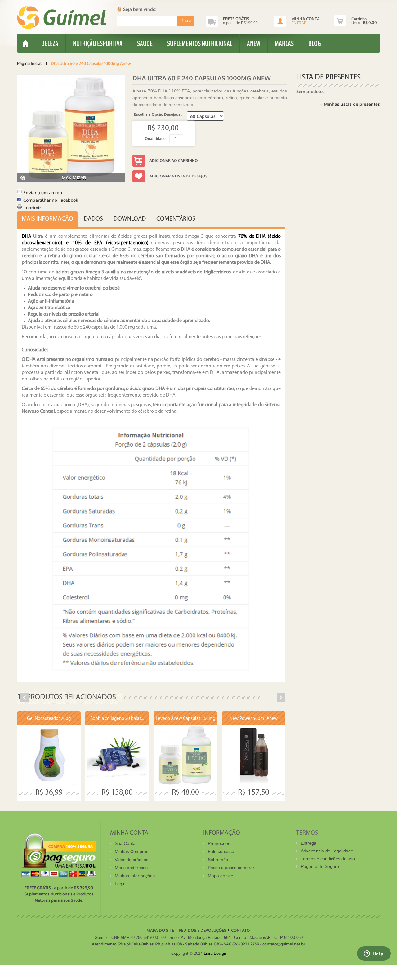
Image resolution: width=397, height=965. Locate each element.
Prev (24, 697)
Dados (93, 219)
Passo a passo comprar (231, 867)
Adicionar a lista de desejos (178, 176)
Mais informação (47, 219)
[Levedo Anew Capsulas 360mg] (185, 755)
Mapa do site (220, 875)
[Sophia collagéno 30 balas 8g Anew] (117, 755)
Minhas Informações (135, 875)
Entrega (308, 843)
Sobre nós (218, 859)
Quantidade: (156, 138)
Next (281, 697)
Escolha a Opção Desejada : (158, 114)
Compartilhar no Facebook (50, 200)
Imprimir (32, 207)
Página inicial (29, 63)
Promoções (219, 843)
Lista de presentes (328, 77)
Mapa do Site (160, 930)
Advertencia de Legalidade (327, 850)
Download (130, 219)
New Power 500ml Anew (254, 718)
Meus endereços (131, 867)
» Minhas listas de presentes (350, 104)
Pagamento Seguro (320, 866)
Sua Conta (125, 843)
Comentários (175, 219)
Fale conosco (221, 851)
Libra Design (215, 953)
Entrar (299, 23)
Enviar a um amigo (42, 192)
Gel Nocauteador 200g (49, 718)
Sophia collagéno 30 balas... (117, 718)
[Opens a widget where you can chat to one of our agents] (374, 954)
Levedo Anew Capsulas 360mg (185, 718)
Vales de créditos (131, 859)
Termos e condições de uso (328, 858)
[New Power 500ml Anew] (253, 755)
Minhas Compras (131, 851)
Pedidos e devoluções (202, 930)
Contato (240, 930)
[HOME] (25, 43)
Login (120, 883)
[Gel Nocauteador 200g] (49, 755)
